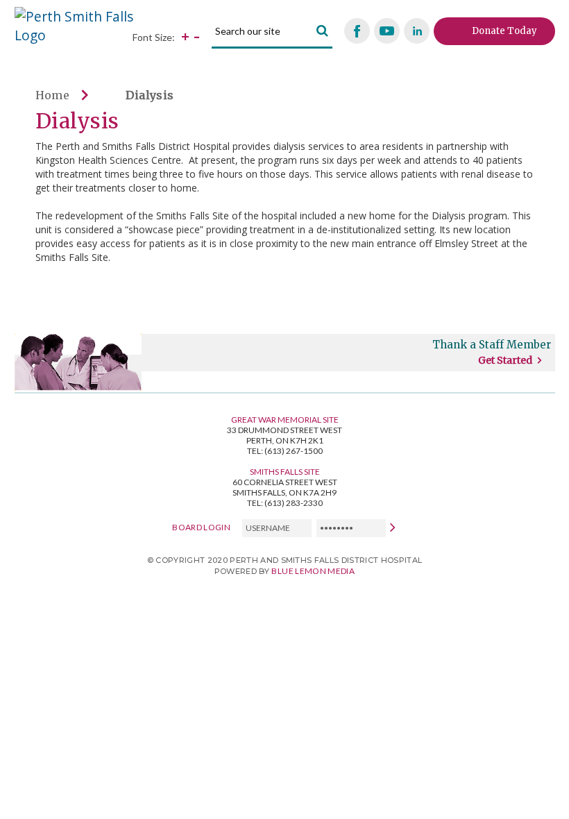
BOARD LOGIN (201, 527)
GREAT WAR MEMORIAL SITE (285, 419)
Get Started (505, 360)
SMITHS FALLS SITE (285, 471)
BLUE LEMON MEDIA (313, 571)
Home (52, 95)
